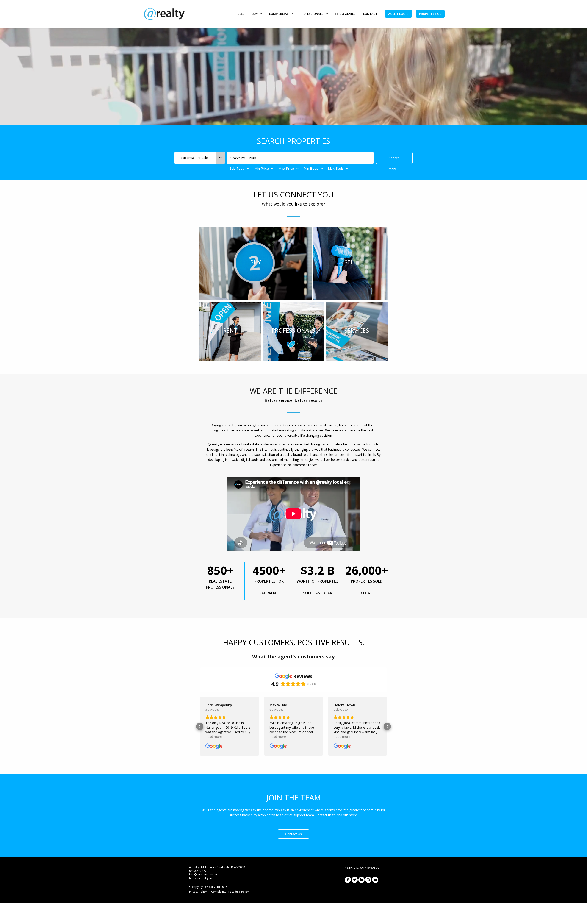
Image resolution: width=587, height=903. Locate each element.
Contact (370, 14)
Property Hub (430, 14)
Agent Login (398, 14)
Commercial (278, 14)
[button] (199, 726)
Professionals (312, 14)
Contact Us (293, 834)
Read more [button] (213, 736)
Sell (241, 14)
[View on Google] (214, 746)
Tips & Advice (345, 14)
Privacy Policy (198, 892)
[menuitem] (243, 14)
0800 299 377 (198, 871)
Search (394, 158)
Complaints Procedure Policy (230, 892)
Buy (255, 14)
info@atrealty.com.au (203, 874)
